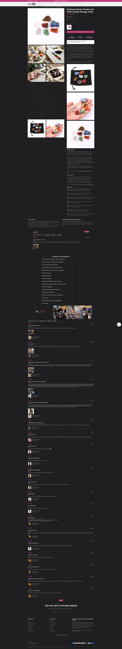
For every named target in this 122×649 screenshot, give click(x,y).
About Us (51, 627)
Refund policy (52, 646)
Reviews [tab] (35, 232)
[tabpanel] (61, 242)
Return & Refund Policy (32, 622)
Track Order (30, 629)
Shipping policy (67, 646)
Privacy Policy (30, 626)
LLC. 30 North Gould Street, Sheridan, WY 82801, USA (41, 646)
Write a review (87, 231)
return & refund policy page (88, 184)
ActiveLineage (32, 646)
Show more (61, 600)
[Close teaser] (116, 322)
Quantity (68, 19)
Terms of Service (31, 624)
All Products (52, 626)
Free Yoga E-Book (53, 622)
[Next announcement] (74, 1)
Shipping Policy (30, 627)
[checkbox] (59, 235)
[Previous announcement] (48, 1)
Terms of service (62, 646)
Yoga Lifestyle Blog (31, 631)
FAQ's (29, 621)
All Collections (52, 624)
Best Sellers (52, 621)
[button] (41, 3)
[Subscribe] (68, 611)
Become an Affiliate (53, 631)
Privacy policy (57, 646)
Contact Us (52, 629)
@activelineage (77, 630)
